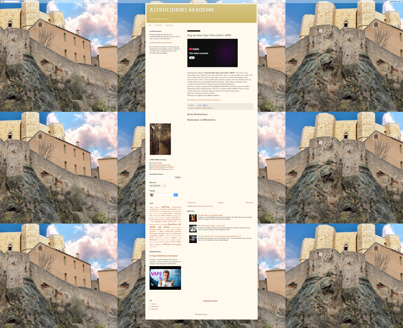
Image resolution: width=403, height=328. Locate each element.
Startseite (220, 203)
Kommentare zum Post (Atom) (204, 206)
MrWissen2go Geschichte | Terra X (160, 233)
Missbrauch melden (210, 301)
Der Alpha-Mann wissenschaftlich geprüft (210, 215)
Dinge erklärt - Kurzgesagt (156, 213)
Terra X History (176, 242)
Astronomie (166, 211)
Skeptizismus (159, 237)
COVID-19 (178, 211)
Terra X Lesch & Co (156, 244)
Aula (149, 25)
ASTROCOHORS (176, 207)
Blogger (205, 314)
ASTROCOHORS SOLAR (156, 211)
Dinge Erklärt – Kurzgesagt (172, 213)
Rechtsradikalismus (176, 235)
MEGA (162, 231)
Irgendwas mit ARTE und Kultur (204, 108)
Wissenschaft (176, 244)
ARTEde (165, 206)
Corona (173, 211)
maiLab (179, 229)
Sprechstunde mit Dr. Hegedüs (167, 240)
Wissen (167, 244)
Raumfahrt (168, 235)
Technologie (162, 242)
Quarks (161, 235)
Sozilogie (166, 237)
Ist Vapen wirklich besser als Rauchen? (164, 255)
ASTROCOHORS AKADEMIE (182, 10)
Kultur (164, 229)
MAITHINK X (154, 231)
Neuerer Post (192, 203)
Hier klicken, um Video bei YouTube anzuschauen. (204, 100)
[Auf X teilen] (202, 105)
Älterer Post (249, 203)
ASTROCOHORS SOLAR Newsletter (161, 43)
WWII (154, 246)
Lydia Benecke (171, 229)
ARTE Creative (154, 207)
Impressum (169, 25)
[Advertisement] (220, 184)
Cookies (153, 304)
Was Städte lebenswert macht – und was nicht (211, 226)
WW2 (151, 246)
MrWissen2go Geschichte (173, 231)
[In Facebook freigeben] (204, 105)
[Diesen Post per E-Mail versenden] (198, 105)
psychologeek (154, 235)
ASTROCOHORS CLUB (174, 209)
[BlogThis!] (200, 105)
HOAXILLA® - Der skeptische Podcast (165, 221)
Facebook (162, 217)
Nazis (172, 233)
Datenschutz (155, 306)
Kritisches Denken (155, 229)
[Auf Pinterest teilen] (206, 105)
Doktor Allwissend (155, 215)
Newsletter (158, 25)
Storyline (156, 242)
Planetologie (177, 233)
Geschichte (169, 217)
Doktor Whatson (166, 215)
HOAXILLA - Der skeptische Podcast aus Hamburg (165, 218)
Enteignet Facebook (155, 217)
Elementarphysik (177, 215)
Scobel (152, 238)
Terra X (168, 242)
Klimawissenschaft (176, 227)
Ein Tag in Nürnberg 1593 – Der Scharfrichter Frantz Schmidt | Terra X (219, 236)
